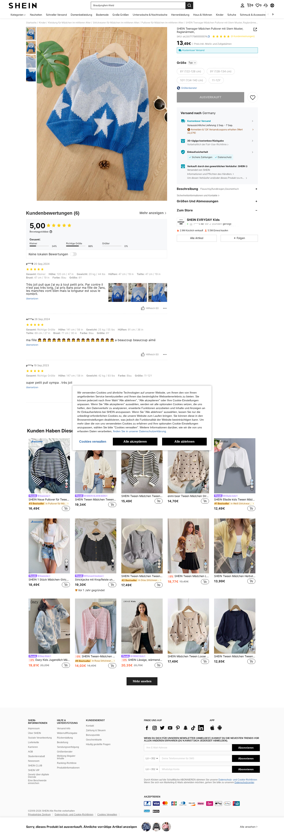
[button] (265, 5)
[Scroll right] (272, 14)
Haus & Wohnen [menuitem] (202, 14)
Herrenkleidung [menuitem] (180, 14)
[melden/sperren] (164, 308)
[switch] (73, 254)
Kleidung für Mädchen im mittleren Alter (69, 22)
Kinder (42, 22)
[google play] (219, 729)
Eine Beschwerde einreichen (37, 782)
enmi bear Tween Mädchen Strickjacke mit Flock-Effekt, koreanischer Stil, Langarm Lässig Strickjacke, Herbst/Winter (188, 496)
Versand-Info (63, 728)
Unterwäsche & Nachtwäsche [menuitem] (150, 14)
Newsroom (33, 761)
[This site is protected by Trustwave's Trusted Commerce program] (147, 811)
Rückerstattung (65, 737)
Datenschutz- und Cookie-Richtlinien (238, 779)
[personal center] (242, 5)
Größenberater (64, 751)
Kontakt (90, 725)
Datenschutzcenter (244, 782)
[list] (175, 728)
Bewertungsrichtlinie (39, 231)
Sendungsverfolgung (68, 747)
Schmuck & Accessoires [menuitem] (253, 14)
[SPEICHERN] (252, 97)
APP (212, 720)
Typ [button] (191, 62)
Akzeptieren (152, 797)
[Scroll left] (268, 14)
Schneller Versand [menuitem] (56, 14)
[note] (90, 590)
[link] (250, 5)
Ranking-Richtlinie (67, 763)
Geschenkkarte (94, 739)
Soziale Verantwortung (40, 737)
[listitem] (49, 475)
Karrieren (33, 747)
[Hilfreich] (142, 308)
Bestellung (62, 742)
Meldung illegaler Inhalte (66, 757)
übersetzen (32, 298)
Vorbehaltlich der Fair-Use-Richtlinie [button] (207, 144)
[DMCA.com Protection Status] (156, 811)
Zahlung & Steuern (96, 730)
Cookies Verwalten (107, 814)
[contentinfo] (202, 803)
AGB (30, 751)
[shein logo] (23, 5)
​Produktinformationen (68, 767)
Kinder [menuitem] (220, 14)
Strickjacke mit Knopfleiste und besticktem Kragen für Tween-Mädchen (95, 579)
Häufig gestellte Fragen (98, 744)
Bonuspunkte (93, 735)
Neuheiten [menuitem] (36, 14)
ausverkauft (210, 97)
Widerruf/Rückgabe (67, 733)
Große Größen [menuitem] (120, 14)
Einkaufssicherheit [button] (197, 151)
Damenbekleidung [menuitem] (81, 14)
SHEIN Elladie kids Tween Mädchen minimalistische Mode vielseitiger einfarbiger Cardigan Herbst (234, 499)
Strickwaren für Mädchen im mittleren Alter (116, 22)
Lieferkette (33, 742)
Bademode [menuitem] (102, 14)
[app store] (212, 729)
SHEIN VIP (33, 770)
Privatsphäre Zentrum (39, 814)
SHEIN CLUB (35, 765)
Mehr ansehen (142, 681)
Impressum (34, 728)
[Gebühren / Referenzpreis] (192, 44)
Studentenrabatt (36, 756)
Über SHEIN (34, 733)
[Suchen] (189, 5)
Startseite (31, 22)
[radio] (190, 71)
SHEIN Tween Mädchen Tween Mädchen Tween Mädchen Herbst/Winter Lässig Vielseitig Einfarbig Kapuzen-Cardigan (95, 499)
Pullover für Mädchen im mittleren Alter (162, 22)
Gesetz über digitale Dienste (38, 776)
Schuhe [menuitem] (231, 14)
